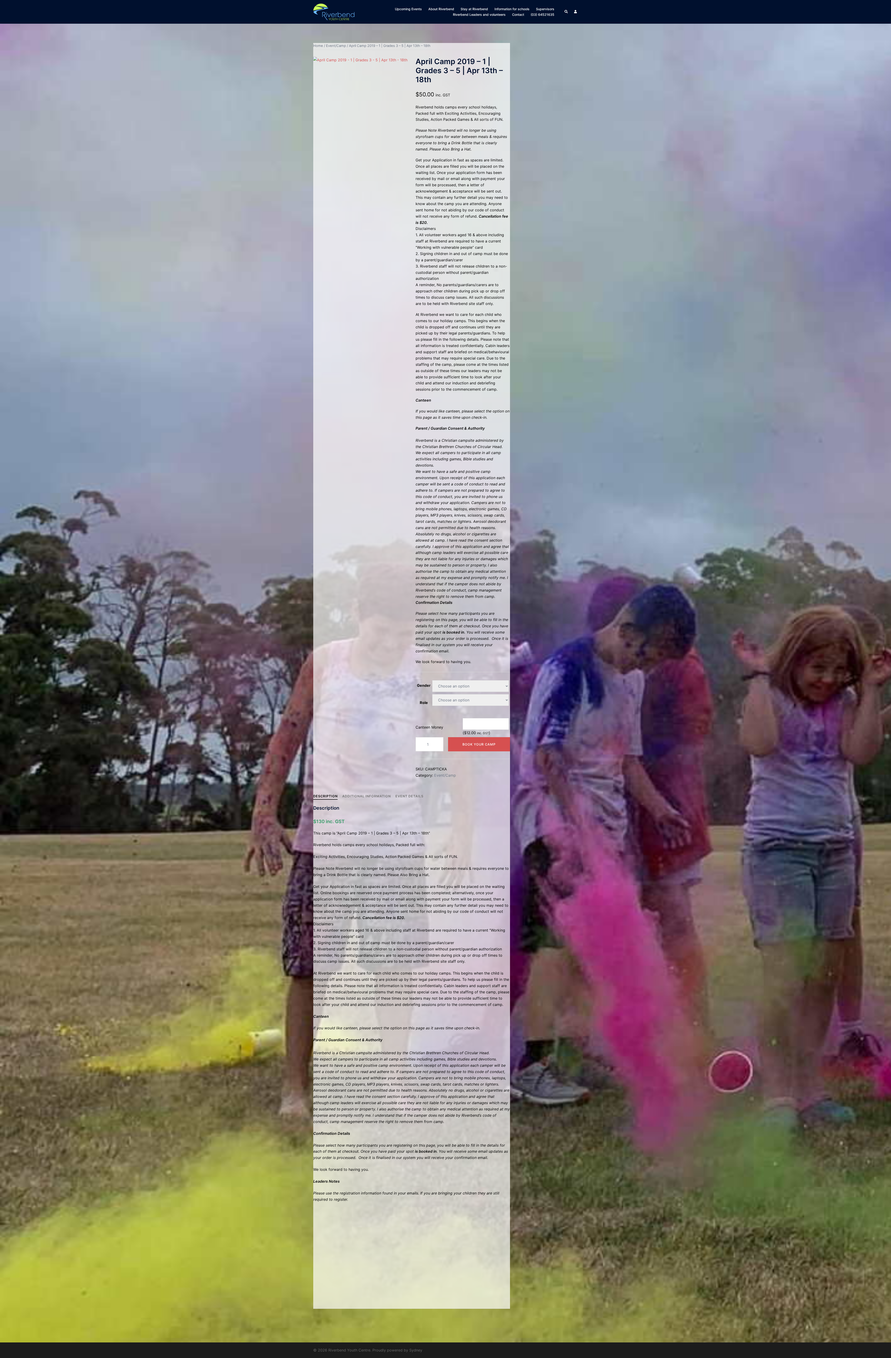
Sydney (415, 1350)
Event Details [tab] (409, 796)
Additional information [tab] (366, 796)
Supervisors (545, 9)
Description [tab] (325, 796)
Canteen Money (429, 727)
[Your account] (576, 12)
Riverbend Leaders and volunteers (479, 14)
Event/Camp (336, 46)
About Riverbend (441, 9)
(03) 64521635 (542, 14)
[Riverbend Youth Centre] (334, 11)
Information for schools (511, 9)
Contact (518, 14)
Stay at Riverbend (474, 9)
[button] (566, 12)
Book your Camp (479, 744)
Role (424, 702)
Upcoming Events (408, 9)
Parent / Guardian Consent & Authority (450, 428)
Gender (424, 685)
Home (318, 46)
